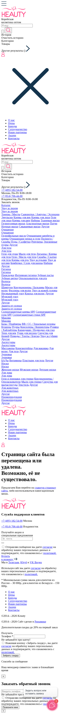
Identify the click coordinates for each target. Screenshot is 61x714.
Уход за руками (38, 260)
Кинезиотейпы (24, 348)
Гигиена (6, 269)
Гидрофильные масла (13, 235)
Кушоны (6, 327)
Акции (12, 135)
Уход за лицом (9, 208)
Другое (45, 226)
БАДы (5, 360)
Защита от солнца (11, 305)
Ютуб (23, 562)
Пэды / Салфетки (21, 241)
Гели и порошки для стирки (17, 378)
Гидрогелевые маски (13, 223)
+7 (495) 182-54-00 (12, 190)
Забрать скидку (11, 655)
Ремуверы (37, 241)
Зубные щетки (9, 278)
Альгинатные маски (37, 223)
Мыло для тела (27, 253)
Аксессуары (8, 342)
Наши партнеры (17, 132)
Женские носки (10, 369)
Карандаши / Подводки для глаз (36, 330)
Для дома (6, 372)
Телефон (7, 636)
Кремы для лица (40, 217)
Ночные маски (9, 226)
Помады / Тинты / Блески (25, 336)
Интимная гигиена (26, 275)
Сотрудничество (17, 129)
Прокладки (7, 275)
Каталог (6, 205)
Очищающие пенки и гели (24, 238)
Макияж (6, 317)
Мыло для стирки (31, 381)
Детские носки (47, 369)
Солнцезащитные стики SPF (29, 314)
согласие (48, 547)
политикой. (49, 553)
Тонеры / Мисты (10, 214)
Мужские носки (29, 369)
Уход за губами (49, 336)
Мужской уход (9, 296)
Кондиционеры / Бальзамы (29, 287)
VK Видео (36, 562)
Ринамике (40, 621)
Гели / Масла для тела (24, 257)
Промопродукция (11, 397)
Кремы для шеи (21, 220)
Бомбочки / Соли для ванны (27, 263)
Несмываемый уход (12, 293)
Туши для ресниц (27, 333)
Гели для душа (9, 253)
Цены (11, 123)
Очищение (7, 229)
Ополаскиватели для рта (33, 278)
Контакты (13, 138)
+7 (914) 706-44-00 (12, 196)
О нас (11, 120)
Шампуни (7, 287)
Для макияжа (40, 348)
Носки (5, 363)
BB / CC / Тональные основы (38, 324)
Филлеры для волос (20, 290)
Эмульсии (7, 217)
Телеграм (13, 562)
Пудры (16, 327)
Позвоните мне (10, 707)
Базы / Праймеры (11, 324)
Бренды (12, 126)
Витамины (15, 360)
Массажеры (8, 348)
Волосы (5, 281)
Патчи (53, 223)
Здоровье (6, 354)
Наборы (35, 220)
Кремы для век (22, 217)
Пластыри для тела (33, 360)
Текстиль (23, 384)
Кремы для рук (20, 260)
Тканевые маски (50, 220)
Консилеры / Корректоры (34, 327)
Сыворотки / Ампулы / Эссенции (40, 214)
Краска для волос (35, 293)
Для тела (6, 247)
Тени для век (8, 333)
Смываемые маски (29, 226)
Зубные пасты (45, 275)
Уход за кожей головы (44, 290)
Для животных (9, 387)
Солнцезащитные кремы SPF (18, 311)
